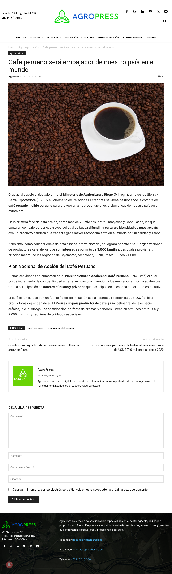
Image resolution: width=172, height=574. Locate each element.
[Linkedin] (142, 12)
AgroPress (14, 76)
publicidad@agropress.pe (88, 549)
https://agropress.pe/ (49, 375)
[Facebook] (127, 12)
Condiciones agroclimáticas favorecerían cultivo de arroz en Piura (43, 347)
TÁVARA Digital (21, 539)
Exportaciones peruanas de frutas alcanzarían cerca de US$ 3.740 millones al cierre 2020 (128, 347)
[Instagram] (135, 12)
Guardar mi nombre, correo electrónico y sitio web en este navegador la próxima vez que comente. (81, 489)
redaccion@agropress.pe (87, 539)
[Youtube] (166, 12)
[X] (158, 12)
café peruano (35, 328)
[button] (164, 21)
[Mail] (150, 12)
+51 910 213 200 (81, 559)
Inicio (11, 47)
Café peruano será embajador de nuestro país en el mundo (81, 66)
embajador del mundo (61, 328)
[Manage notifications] (9, 564)
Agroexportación (29, 47)
